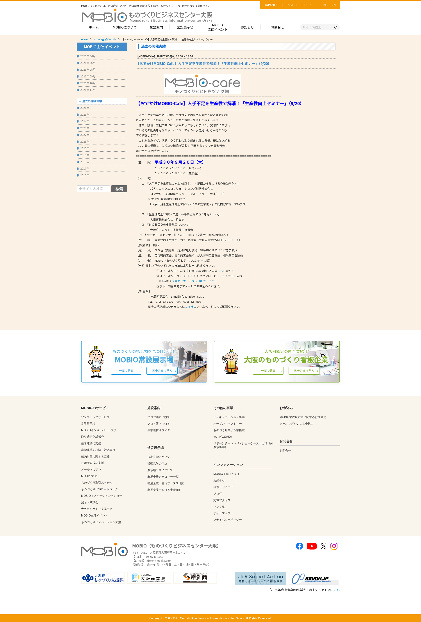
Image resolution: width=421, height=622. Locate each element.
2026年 (84, 107)
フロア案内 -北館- (158, 417)
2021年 (84, 141)
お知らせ (247, 27)
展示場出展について (160, 470)
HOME (84, 39)
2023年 (84, 128)
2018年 (84, 162)
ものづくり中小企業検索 (229, 430)
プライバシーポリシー (227, 519)
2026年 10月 (87, 83)
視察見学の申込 (157, 463)
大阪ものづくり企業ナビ (96, 509)
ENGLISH (291, 5)
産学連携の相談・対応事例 (98, 450)
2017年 (84, 168)
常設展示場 (185, 27)
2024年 (84, 121)
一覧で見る (126, 370)
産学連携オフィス (158, 430)
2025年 (84, 114)
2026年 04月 (87, 56)
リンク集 (219, 506)
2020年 (84, 148)
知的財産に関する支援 (95, 456)
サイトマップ (221, 513)
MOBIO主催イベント (217, 27)
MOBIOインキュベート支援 (98, 430)
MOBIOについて (125, 27)
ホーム (94, 27)
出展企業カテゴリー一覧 (163, 476)
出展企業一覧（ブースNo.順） (166, 483)
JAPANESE (272, 5)
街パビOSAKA (222, 436)
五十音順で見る (162, 370)
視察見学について (158, 457)
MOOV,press (89, 476)
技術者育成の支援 (92, 463)
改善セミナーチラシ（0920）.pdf (193, 281)
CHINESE (310, 5)
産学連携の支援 (91, 443)
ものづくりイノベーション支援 (101, 522)
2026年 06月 (87, 62)
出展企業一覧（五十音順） (164, 490)
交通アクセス (221, 500)
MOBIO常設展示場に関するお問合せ (303, 417)
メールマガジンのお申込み (297, 423)
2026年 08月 (87, 69)
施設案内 (156, 27)
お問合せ (277, 27)
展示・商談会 (89, 502)
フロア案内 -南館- (158, 423)
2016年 (84, 175)
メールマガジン (91, 469)
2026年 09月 (87, 76)
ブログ (217, 493)
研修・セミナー (223, 487)
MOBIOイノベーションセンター (101, 495)
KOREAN (329, 5)
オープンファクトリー (227, 423)
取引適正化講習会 (92, 436)
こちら (221, 271)
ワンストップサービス (95, 417)
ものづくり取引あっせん (96, 482)
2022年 (84, 134)
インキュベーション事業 (229, 417)
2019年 (84, 155)
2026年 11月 (87, 89)
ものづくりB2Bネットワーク (99, 489)
